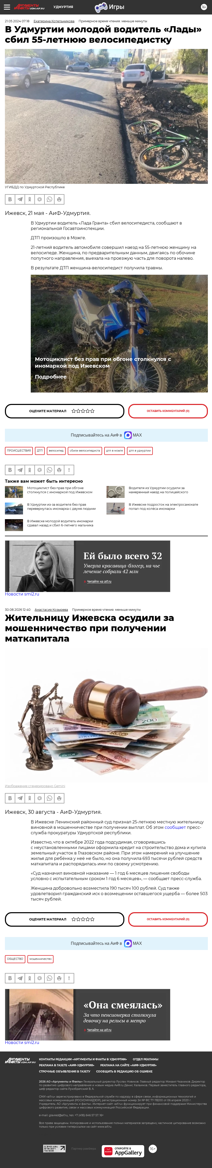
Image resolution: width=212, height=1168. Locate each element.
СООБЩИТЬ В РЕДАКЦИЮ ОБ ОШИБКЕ (124, 1071)
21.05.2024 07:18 (17, 21)
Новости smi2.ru (22, 594)
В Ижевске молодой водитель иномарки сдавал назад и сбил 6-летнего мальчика (60, 523)
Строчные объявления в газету (64, 1071)
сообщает (176, 827)
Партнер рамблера (83, 1148)
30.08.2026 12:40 (18, 610)
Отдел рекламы (145, 1059)
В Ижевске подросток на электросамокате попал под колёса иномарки (163, 507)
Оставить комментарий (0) (168, 411)
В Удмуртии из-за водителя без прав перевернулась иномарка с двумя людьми (61, 507)
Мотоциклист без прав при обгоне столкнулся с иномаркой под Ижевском (103, 362)
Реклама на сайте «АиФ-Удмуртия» (128, 1065)
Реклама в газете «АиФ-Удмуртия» (66, 1065)
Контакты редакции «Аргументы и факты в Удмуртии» (83, 1059)
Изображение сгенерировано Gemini (35, 786)
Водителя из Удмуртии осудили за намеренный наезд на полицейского (158, 490)
